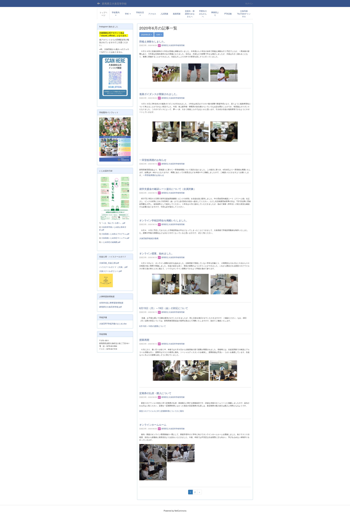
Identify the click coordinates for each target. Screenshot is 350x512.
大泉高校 (143, 238)
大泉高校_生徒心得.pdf (109, 262)
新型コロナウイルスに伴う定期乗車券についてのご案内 (161, 411)
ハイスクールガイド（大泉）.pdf (113, 267)
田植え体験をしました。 (152, 41)
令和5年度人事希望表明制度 (111, 302)
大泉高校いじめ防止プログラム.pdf (115, 234)
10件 (158, 34)
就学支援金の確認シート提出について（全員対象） (167, 188)
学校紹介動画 (152, 238)
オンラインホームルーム (152, 424)
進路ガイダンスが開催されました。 (159, 94)
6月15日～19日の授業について (152, 326)
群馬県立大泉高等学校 (114, 3)
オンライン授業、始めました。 (156, 253)
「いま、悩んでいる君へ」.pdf (113, 223)
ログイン (249, 3)
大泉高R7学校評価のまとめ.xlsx (113, 323)
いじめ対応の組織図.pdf (110, 242)
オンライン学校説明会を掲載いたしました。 (164, 220)
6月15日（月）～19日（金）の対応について (163, 308)
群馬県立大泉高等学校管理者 (173, 45)
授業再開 (144, 339)
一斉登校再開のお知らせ (152, 160)
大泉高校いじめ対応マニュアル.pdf (115, 238)
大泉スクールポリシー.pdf (110, 271)
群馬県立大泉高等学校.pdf (110, 306)
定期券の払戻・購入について (155, 393)
